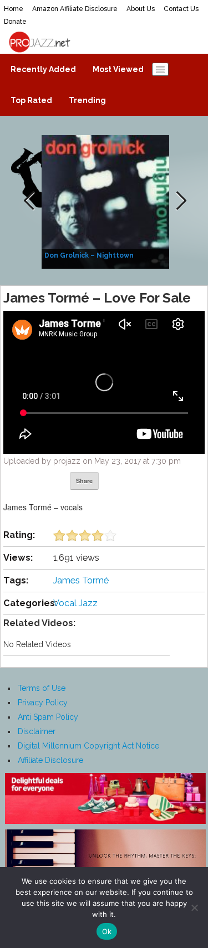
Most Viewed (118, 69)
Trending (87, 100)
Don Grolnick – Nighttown (89, 255)
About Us (140, 9)
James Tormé (81, 580)
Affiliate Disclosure (50, 760)
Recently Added (43, 69)
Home (13, 9)
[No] (194, 907)
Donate (15, 21)
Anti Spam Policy (48, 717)
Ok (107, 931)
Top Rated (31, 100)
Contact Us (181, 9)
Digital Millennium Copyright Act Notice (88, 745)
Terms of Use (41, 688)
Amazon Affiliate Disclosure (75, 9)
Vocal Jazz (75, 603)
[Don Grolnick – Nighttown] (107, 201)
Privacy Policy (43, 702)
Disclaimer (36, 731)
